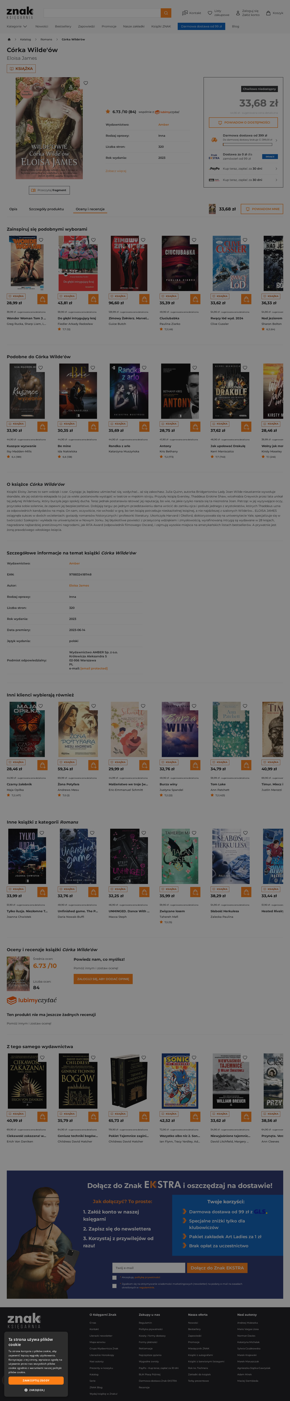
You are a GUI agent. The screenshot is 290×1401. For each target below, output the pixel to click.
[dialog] (36, 1364)
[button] (36, 1389)
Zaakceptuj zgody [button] (36, 1380)
